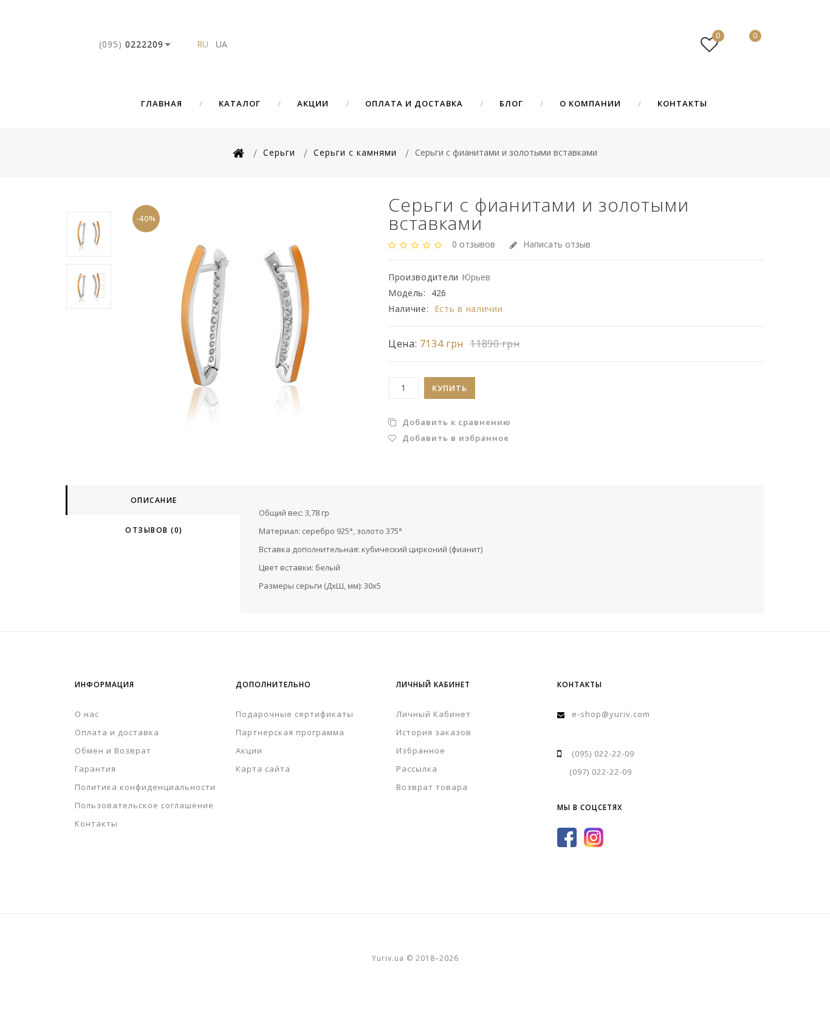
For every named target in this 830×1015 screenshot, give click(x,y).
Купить (449, 388)
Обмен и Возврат (113, 750)
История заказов (434, 732)
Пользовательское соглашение (144, 805)
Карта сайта (263, 768)
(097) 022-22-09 (600, 771)
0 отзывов (473, 244)
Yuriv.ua (415, 44)
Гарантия (95, 768)
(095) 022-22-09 (603, 753)
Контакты (682, 103)
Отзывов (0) (154, 530)
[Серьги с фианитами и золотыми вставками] (245, 321)
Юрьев (476, 277)
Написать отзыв (557, 244)
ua (221, 44)
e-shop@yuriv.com (611, 713)
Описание (154, 500)
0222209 (131, 44)
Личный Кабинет (433, 713)
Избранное (420, 750)
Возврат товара (432, 786)
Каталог (240, 103)
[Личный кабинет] (672, 44)
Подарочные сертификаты (295, 713)
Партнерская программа (290, 732)
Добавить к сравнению (455, 422)
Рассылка (416, 768)
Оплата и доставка (414, 103)
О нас (87, 713)
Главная (161, 103)
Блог (511, 103)
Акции (313, 103)
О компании (590, 103)
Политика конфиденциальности (145, 786)
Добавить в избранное (454, 438)
